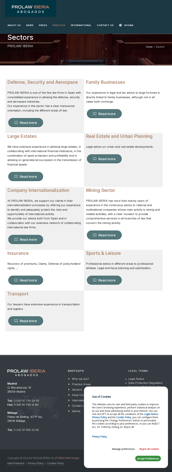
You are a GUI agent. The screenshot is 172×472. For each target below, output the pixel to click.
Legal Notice (136, 379)
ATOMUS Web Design (67, 458)
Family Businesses (105, 82)
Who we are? (80, 379)
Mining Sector (100, 190)
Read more (28, 123)
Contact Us (79, 405)
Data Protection (16, 463)
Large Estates (22, 136)
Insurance (18, 253)
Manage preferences (123, 449)
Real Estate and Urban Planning (119, 136)
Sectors (77, 389)
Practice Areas (81, 384)
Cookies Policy (55, 463)
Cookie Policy (123, 417)
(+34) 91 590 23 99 (26, 430)
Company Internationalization (38, 190)
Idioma (76, 411)
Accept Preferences (148, 458)
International (80, 400)
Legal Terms (138, 370)
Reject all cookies (149, 449)
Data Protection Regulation (145, 383)
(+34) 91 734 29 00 (26, 400)
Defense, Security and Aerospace (42, 82)
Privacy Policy (36, 463)
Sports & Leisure (103, 253)
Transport (17, 293)
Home (149, 46)
